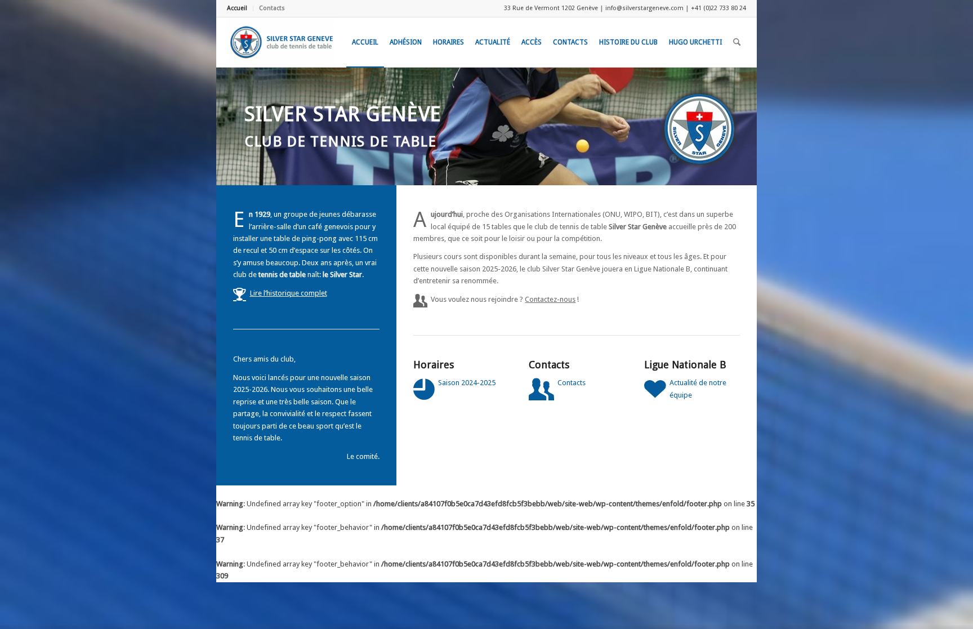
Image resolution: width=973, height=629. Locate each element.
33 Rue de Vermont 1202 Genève (551, 8)
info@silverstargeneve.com (644, 8)
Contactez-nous (550, 299)
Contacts (272, 8)
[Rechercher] (736, 42)
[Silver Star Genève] (281, 42)
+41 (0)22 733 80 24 (718, 8)
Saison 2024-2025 (467, 382)
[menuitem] (240, 8)
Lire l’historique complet (288, 293)
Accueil (237, 8)
